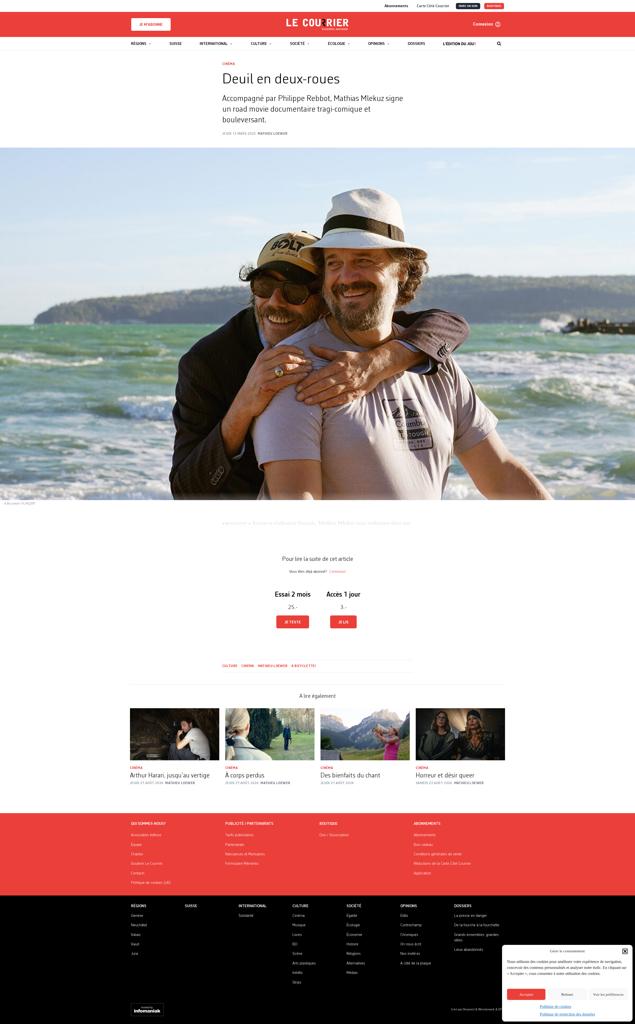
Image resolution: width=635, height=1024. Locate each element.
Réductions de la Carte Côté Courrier (442, 864)
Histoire (352, 944)
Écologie (353, 925)
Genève (137, 916)
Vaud (135, 944)
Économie (354, 935)
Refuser (567, 994)
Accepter (526, 994)
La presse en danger (470, 916)
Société (354, 906)
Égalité (352, 916)
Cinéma (228, 64)
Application (422, 873)
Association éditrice (146, 835)
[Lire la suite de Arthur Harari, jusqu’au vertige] (174, 734)
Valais (136, 935)
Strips (296, 983)
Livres (297, 935)
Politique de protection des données (567, 1014)
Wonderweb (486, 1009)
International (253, 906)
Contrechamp (411, 925)
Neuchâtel (139, 925)
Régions (138, 906)
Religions (354, 954)
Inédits (297, 973)
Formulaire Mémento (241, 864)
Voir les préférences (608, 994)
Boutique (328, 824)
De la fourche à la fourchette (476, 925)
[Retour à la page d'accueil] (317, 25)
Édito (404, 916)
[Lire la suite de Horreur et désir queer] (460, 734)
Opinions (408, 906)
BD (294, 944)
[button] (625, 951)
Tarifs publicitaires (239, 835)
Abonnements (425, 835)
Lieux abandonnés (468, 950)
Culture (229, 666)
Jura (134, 954)
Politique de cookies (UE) (151, 883)
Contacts (138, 873)
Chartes (137, 854)
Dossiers (463, 906)
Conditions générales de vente (438, 854)
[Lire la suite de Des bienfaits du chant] (365, 734)
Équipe (136, 845)
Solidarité (246, 916)
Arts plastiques (304, 963)
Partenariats (234, 845)
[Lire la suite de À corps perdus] (270, 734)
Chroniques (409, 935)
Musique (299, 925)
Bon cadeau (423, 845)
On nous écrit (410, 944)
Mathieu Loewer (273, 666)
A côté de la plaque (415, 963)
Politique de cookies (555, 1006)
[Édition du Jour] (459, 41)
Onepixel (469, 1009)
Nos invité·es (410, 954)
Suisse (191, 906)
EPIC (501, 1009)
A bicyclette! (303, 666)
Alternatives (356, 963)
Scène (297, 954)
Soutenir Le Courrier (147, 864)
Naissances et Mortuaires (245, 854)
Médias (352, 973)
